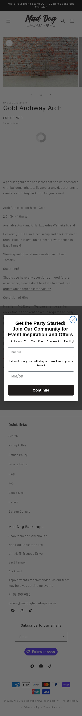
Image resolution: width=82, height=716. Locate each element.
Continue (41, 390)
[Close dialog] (73, 319)
